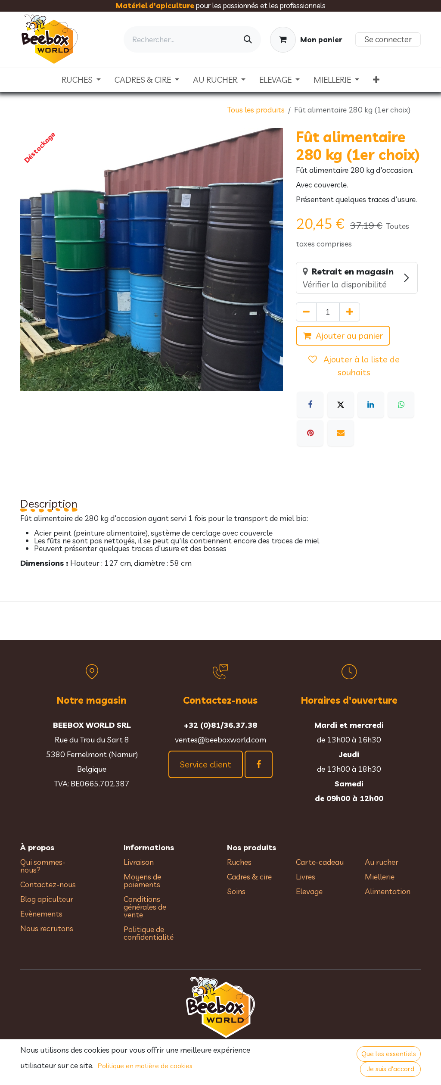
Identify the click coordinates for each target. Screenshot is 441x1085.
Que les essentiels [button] (388, 1053)
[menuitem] (81, 79)
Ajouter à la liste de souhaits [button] (360, 365)
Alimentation (387, 891)
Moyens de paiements (142, 880)
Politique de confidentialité (149, 933)
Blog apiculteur (46, 899)
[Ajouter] (349, 311)
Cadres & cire (249, 877)
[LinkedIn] (371, 405)
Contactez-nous (48, 884)
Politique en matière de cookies (145, 1065)
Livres (305, 877)
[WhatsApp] (401, 405)
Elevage (309, 891)
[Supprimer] (306, 311)
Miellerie (379, 877)
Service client (205, 764)
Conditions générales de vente (145, 907)
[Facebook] (310, 405)
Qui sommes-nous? (42, 866)
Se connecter (388, 39)
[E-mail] (341, 433)
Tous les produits (256, 110)
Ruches (239, 862)
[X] (341, 405)
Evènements (41, 914)
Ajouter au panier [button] (349, 335)
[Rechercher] (248, 39)
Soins (236, 891)
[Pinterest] (310, 433)
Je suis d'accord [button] (390, 1068)
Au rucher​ (381, 862)
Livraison (139, 862)
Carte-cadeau (320, 862)
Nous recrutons (46, 928)
